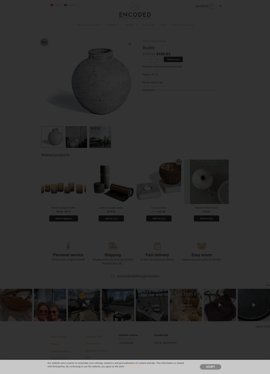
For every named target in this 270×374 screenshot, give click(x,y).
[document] (135, 187)
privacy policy (132, 366)
